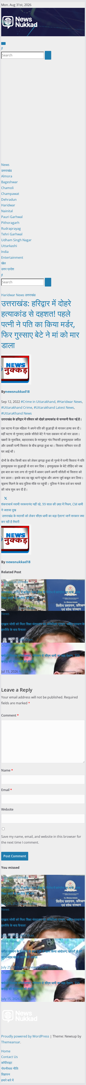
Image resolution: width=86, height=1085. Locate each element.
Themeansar (10, 1042)
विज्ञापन (5, 1074)
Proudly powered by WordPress (25, 1036)
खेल (3, 263)
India (5, 251)
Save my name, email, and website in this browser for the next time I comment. (41, 839)
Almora (6, 176)
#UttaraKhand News (16, 413)
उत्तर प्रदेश (7, 269)
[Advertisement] (43, 110)
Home (5, 1051)
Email (6, 790)
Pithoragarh (10, 222)
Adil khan (26, 639)
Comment (10, 715)
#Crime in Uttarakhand (38, 401)
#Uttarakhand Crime (16, 407)
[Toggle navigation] (3, 43)
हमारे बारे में (7, 1080)
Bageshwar (9, 182)
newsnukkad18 (17, 391)
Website (7, 809)
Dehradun (9, 199)
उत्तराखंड (6, 170)
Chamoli (7, 188)
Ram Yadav (27, 608)
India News (9, 941)
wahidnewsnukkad (34, 967)
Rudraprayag (11, 228)
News (5, 164)
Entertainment (12, 257)
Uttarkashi (9, 246)
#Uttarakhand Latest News (54, 407)
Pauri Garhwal (12, 217)
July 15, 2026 (10, 999)
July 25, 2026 (10, 903)
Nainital (7, 211)
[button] (2, 48)
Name (7, 770)
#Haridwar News (69, 401)
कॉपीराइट (6, 1062)
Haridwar (8, 205)
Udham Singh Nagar (16, 240)
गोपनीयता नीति (9, 1068)
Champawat (10, 193)
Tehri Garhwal (11, 234)
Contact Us (9, 1057)
